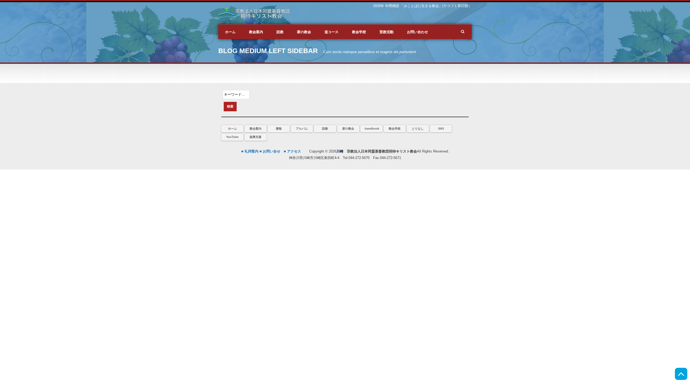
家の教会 (348, 128)
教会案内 (255, 128)
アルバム (302, 128)
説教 (325, 128)
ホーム (232, 128)
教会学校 (395, 128)
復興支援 (255, 136)
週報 (279, 128)
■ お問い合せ (270, 151)
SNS (441, 128)
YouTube (232, 136)
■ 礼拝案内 (249, 151)
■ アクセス (292, 151)
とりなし (418, 128)
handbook (372, 128)
